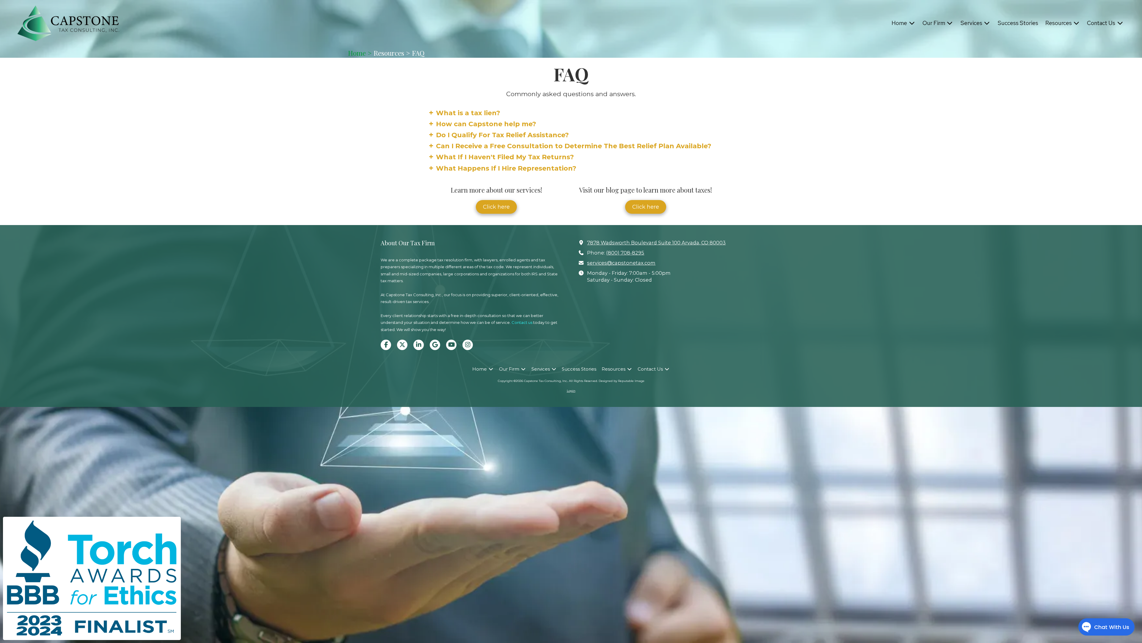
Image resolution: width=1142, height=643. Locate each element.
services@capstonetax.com (621, 263)
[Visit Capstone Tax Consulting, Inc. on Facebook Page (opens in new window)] (386, 345)
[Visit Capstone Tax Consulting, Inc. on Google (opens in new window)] (435, 345)
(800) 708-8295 (625, 253)
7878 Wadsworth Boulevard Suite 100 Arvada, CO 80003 (656, 243)
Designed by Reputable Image (621, 381)
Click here (496, 207)
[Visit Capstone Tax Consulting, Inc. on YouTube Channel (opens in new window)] (451, 345)
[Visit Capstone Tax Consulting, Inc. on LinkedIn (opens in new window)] (418, 345)
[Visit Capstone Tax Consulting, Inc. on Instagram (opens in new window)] (467, 345)
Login (571, 391)
